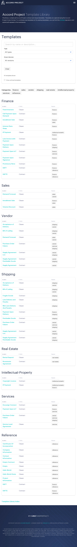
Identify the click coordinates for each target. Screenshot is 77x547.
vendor (31, 90)
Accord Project (25, 523)
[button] (74, 2)
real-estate (50, 90)
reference (16, 93)
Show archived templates (13, 80)
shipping (40, 90)
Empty (5, 466)
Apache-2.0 (46, 523)
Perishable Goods (9, 318)
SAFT (5, 168)
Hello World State (9, 474)
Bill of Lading (7, 231)
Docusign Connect (10, 405)
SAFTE (5, 174)
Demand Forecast (9, 194)
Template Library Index (11, 501)
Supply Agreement (9, 265)
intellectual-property (66, 90)
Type (5, 48)
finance (16, 90)
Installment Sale (9, 120)
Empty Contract (9, 462)
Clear (7, 69)
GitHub (62, 20)
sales (23, 90)
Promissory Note (9, 164)
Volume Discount (9, 207)
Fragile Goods (8, 296)
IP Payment (7, 132)
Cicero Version (9, 57)
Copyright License (9, 381)
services (6, 93)
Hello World (7, 470)
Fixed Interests (8, 110)
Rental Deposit (8, 357)
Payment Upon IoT (9, 151)
